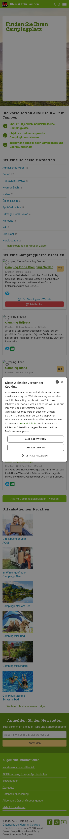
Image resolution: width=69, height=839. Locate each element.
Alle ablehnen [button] (35, 447)
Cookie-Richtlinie (26, 423)
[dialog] (34, 419)
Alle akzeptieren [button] (35, 438)
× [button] (62, 381)
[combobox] (57, 382)
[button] (34, 455)
